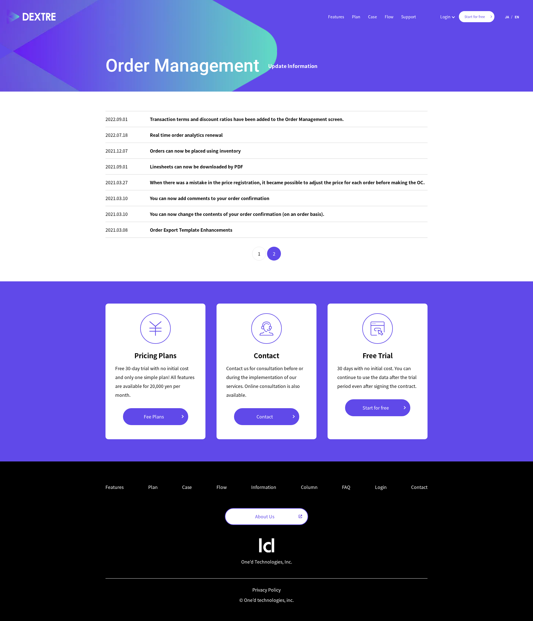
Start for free (376, 407)
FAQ (346, 487)
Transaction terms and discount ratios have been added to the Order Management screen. (247, 119)
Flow (389, 16)
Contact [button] (419, 487)
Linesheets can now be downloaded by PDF (196, 166)
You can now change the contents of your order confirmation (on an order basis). (237, 214)
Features (336, 16)
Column (309, 487)
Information (263, 487)
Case (372, 16)
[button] (336, 16)
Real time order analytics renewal (186, 135)
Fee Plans (154, 416)
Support (408, 16)
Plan (356, 16)
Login (445, 16)
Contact (265, 416)
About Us (264, 516)
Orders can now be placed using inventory (195, 150)
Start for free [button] (474, 16)
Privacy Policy (266, 589)
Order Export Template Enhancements (191, 229)
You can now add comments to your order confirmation (209, 198)
